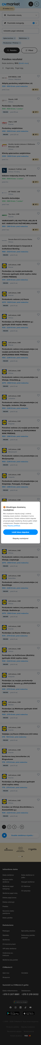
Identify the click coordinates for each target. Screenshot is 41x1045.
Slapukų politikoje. (13, 526)
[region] (20, 522)
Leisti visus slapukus (20, 532)
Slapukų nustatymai (20, 538)
